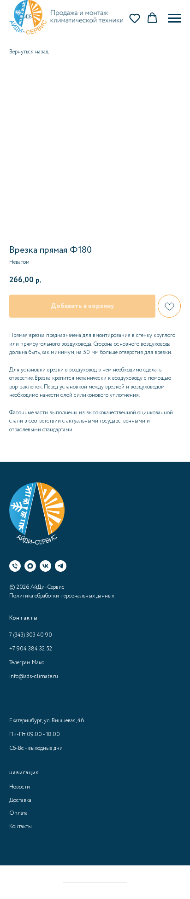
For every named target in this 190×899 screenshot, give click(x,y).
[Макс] (30, 566)
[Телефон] (15, 566)
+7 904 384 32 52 (30, 649)
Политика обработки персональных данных (61, 596)
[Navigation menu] (174, 18)
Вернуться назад (28, 52)
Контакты (20, 826)
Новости (19, 787)
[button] (134, 17)
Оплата (18, 813)
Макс (38, 663)
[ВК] (45, 566)
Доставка (20, 800)
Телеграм (19, 663)
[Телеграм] (60, 566)
